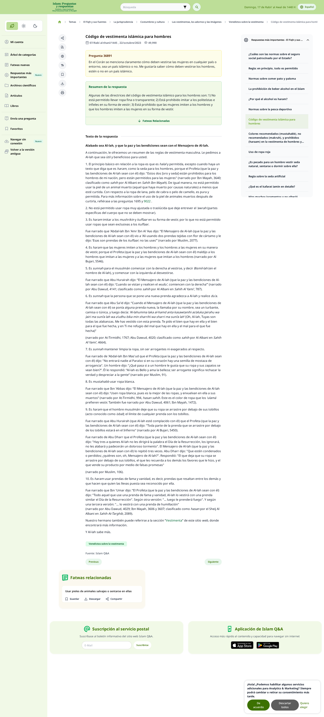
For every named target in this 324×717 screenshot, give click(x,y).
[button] (62, 38)
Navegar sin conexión (25, 141)
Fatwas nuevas (20, 65)
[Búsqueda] (197, 7)
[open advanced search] (185, 7)
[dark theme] (35, 26)
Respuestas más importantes (25, 75)
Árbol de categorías (23, 54)
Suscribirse (142, 645)
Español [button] (309, 7)
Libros (14, 106)
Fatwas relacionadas (156, 121)
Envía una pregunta (23, 118)
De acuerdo (258, 705)
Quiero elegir (304, 705)
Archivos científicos (23, 85)
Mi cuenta (16, 42)
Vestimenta (174, 520)
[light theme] (24, 26)
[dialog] (282, 696)
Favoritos (16, 129)
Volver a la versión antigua (22, 151)
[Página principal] (60, 22)
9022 (147, 201)
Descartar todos (285, 705)
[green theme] (12, 26)
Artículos (16, 95)
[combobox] (152, 7)
